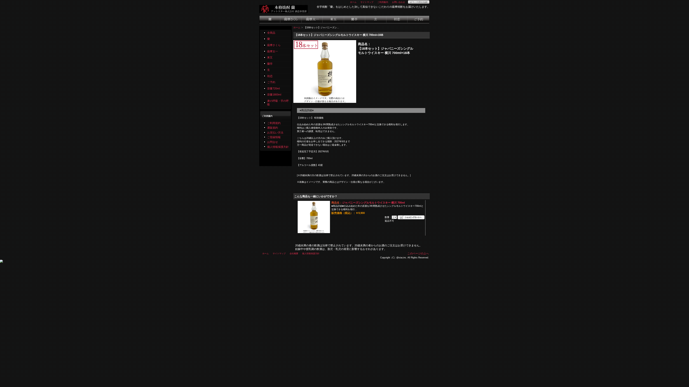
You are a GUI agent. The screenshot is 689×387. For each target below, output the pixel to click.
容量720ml (273, 88)
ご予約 (418, 19)
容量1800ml (274, 94)
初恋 (397, 19)
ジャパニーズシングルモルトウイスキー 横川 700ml (373, 202)
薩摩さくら (291, 19)
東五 (333, 19)
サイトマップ (366, 2)
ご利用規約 (274, 123)
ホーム (353, 2)
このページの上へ (418, 253)
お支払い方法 (275, 132)
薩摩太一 (312, 19)
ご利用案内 (382, 2)
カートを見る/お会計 (418, 2)
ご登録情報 (274, 137)
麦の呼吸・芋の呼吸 (278, 102)
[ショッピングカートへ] (411, 217)
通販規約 (272, 127)
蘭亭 (354, 19)
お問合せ (272, 142)
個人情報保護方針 (278, 146)
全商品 (271, 32)
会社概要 (294, 253)
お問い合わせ (398, 2)
